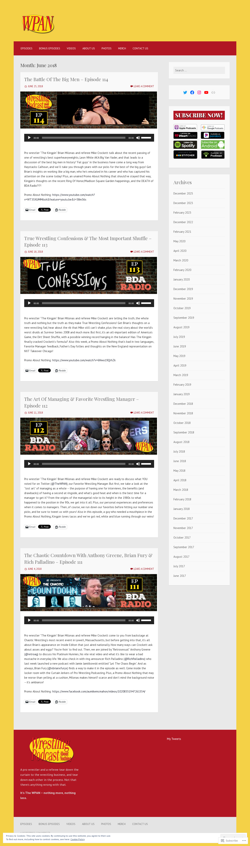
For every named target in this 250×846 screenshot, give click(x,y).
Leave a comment (144, 86)
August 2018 (181, 442)
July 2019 (179, 337)
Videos (71, 48)
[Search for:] (199, 70)
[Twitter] (185, 92)
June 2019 (179, 346)
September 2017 (183, 547)
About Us (88, 48)
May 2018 (179, 470)
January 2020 (181, 279)
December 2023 (183, 203)
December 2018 (183, 404)
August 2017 (181, 556)
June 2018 (179, 461)
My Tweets (174, 739)
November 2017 (183, 528)
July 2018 (179, 451)
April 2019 (179, 365)
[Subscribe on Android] (213, 148)
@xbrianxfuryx (57, 668)
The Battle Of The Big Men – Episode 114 (66, 79)
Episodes (26, 48)
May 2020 (179, 241)
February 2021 (182, 231)
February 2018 (182, 499)
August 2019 (181, 327)
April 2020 (179, 251)
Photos (107, 48)
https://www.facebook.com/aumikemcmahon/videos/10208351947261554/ (98, 691)
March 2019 (180, 375)
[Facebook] (192, 92)
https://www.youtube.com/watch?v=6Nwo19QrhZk (84, 360)
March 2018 (180, 490)
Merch (122, 48)
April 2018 (179, 480)
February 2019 (182, 384)
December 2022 (183, 222)
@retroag (31, 654)
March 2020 (180, 260)
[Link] (213, 92)
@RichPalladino (134, 659)
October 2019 (182, 308)
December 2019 (183, 289)
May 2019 (179, 356)
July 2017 (179, 566)
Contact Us (140, 48)
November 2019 (183, 298)
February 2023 (182, 212)
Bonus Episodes (49, 48)
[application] (89, 138)
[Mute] (138, 138)
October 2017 (182, 537)
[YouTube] (206, 92)
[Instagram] (199, 92)
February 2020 (182, 270)
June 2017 (179, 576)
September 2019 (183, 318)
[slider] (146, 137)
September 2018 (183, 432)
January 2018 (181, 509)
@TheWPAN (59, 484)
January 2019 (181, 394)
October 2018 (182, 423)
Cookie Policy (78, 839)
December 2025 (183, 193)
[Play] (29, 138)
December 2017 (183, 518)
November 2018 (183, 413)
